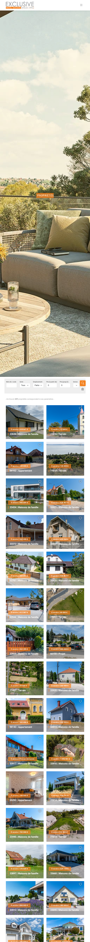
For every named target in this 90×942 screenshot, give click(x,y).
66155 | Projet (57, 653)
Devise (75, 382)
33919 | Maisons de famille (64, 727)
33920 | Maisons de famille (64, 690)
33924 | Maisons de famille (24, 653)
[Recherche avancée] (82, 389)
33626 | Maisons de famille (24, 434)
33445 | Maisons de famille (24, 836)
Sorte (21, 382)
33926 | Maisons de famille (24, 617)
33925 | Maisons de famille (64, 580)
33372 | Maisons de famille (24, 544)
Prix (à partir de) (51, 382)
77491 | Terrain (18, 690)
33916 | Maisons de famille (64, 763)
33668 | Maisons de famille (64, 873)
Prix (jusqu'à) (64, 382)
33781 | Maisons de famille (24, 580)
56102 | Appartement (21, 470)
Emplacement (37, 382)
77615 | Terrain (58, 470)
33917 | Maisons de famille (24, 763)
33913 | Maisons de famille (24, 910)
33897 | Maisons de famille (24, 873)
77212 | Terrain (58, 617)
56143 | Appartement (21, 727)
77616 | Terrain (58, 434)
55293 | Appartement (21, 800)
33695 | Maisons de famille (64, 910)
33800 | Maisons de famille (64, 544)
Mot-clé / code (11, 382)
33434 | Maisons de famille (24, 507)
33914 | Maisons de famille (64, 800)
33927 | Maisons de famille (64, 507)
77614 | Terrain (58, 836)
